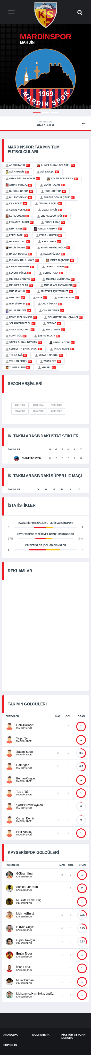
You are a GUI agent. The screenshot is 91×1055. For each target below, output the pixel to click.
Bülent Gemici (18, 197)
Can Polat (15, 203)
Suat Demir (53, 329)
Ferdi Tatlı (16, 235)
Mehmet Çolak (18, 285)
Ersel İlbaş (52, 222)
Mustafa (14, 297)
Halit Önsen (17, 247)
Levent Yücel (17, 273)
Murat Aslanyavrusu (58, 285)
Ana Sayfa (45, 124)
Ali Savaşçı (47, 172)
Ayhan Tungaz (18, 185)
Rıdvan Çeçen (25, 927)
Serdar (51, 323)
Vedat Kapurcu (48, 355)
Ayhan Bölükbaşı (62, 178)
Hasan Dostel (18, 254)
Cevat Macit (49, 210)
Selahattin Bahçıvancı (63, 317)
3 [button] (54, 112)
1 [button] (37, 112)
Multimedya (41, 1034)
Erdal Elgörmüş (51, 216)
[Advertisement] (45, 634)
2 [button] (45, 112)
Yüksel (46, 367)
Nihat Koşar (66, 297)
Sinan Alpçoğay (19, 329)
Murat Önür (17, 291)
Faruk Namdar (47, 229)
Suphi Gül (15, 336)
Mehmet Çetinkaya (58, 279)
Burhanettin (53, 191)
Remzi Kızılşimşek (20, 317)
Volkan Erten (18, 361)
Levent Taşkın (55, 266)
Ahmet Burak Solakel (55, 165)
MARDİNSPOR (31, 458)
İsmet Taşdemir (59, 260)
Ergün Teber (24, 953)
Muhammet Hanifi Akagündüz (35, 993)
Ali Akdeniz (16, 172)
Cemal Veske (17, 210)
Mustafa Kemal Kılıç (28, 900)
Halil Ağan (49, 241)
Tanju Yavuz (61, 349)
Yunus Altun (17, 367)
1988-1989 (56, 405)
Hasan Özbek (52, 254)
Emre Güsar (16, 216)
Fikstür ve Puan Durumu (73, 1036)
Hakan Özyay (17, 241)
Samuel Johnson (27, 887)
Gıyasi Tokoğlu (25, 940)
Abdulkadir (17, 165)
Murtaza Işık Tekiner (54, 291)
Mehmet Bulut (25, 913)
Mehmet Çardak (19, 279)
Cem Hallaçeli (48, 203)
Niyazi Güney (17, 304)
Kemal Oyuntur (19, 266)
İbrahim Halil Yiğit (21, 260)
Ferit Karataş (48, 235)
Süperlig (10, 1045)
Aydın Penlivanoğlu (22, 178)
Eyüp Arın (15, 229)
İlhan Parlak (23, 967)
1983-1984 (38, 405)
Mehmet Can (50, 273)
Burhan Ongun (18, 191)
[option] (45, 79)
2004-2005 (20, 411)
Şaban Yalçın (46, 336)
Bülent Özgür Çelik (57, 197)
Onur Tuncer (17, 310)
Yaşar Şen (50, 361)
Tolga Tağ (15, 355)
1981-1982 (20, 405)
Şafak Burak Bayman (23, 342)
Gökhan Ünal (24, 873)
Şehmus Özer (61, 342)
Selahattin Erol (20, 323)
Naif (39, 297)
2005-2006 (38, 411)
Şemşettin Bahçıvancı (23, 349)
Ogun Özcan (49, 304)
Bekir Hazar (52, 185)
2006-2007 (56, 411)
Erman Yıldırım (19, 222)
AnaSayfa (10, 1034)
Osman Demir (51, 310)
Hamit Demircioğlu (53, 247)
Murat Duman (24, 980)
